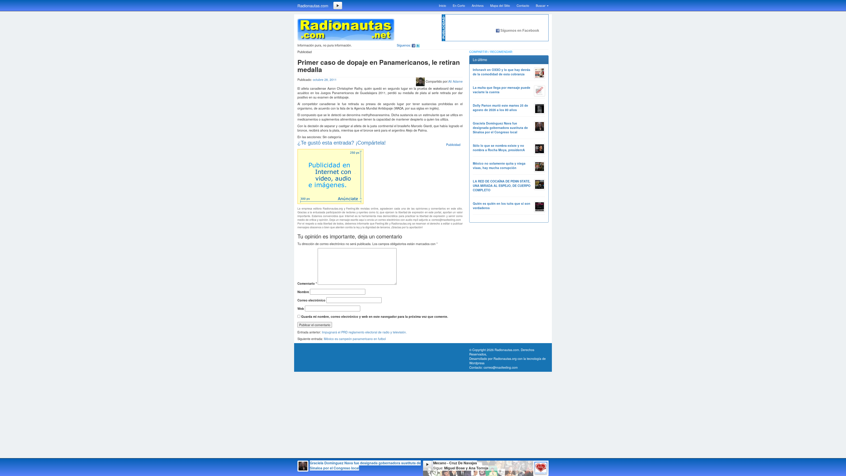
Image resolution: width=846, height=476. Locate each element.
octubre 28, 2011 (325, 79)
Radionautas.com (312, 5)
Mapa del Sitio (500, 5)
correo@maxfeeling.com (501, 367)
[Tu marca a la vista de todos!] (330, 176)
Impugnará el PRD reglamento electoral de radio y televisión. (364, 332)
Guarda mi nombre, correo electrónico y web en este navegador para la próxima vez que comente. (374, 316)
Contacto (523, 5)
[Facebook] (413, 45)
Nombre (303, 292)
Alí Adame (455, 81)
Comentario (307, 283)
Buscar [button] (541, 5)
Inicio (442, 5)
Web (300, 308)
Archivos (478, 5)
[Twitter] (418, 45)
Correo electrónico (311, 300)
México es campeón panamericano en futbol (355, 339)
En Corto (459, 5)
